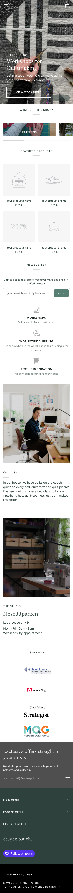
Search (36, 883)
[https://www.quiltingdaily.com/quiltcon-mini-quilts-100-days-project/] (36, 671)
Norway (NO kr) (18, 874)
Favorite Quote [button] (15, 824)
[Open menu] (9, 6)
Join (61, 293)
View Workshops (28, 92)
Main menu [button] (11, 800)
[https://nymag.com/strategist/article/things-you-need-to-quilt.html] (36, 712)
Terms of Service (16, 886)
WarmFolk (14, 883)
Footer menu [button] (13, 812)
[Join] (66, 777)
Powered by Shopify (46, 886)
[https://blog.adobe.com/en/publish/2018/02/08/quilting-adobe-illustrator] (36, 690)
